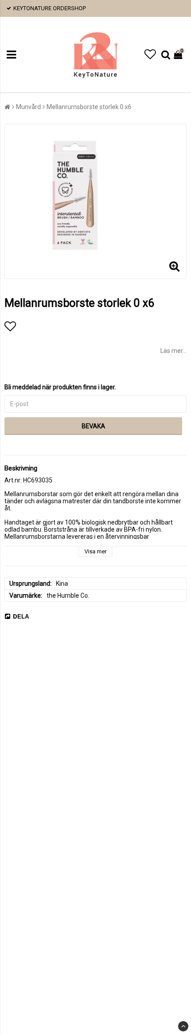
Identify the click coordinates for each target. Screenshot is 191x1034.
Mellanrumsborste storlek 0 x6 (89, 106)
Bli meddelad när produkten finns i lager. (60, 387)
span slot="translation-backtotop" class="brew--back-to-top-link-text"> (183, 1026)
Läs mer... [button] (173, 350)
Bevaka (93, 426)
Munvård (28, 106)
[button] (150, 54)
